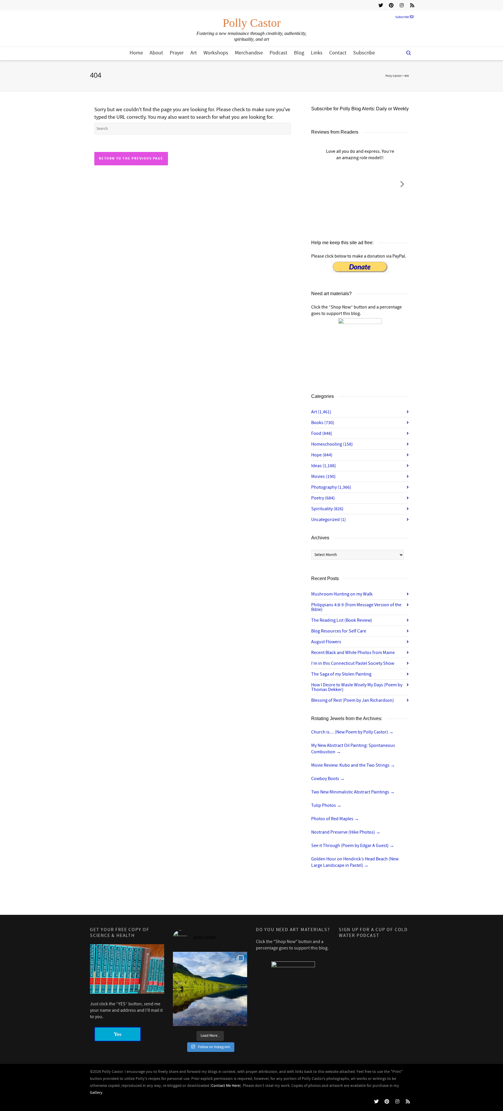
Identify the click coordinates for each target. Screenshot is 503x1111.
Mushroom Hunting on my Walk (342, 594)
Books (322, 423)
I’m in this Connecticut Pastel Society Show (352, 663)
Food (321, 433)
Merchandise (249, 52)
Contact (337, 52)
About (156, 52)
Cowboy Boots (328, 779)
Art (193, 52)
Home (136, 52)
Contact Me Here (225, 1085)
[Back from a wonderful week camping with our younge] (210, 989)
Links (317, 52)
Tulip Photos (326, 805)
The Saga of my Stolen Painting (341, 674)
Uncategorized (328, 519)
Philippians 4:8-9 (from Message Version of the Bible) (356, 607)
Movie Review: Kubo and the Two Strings (353, 765)
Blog (299, 52)
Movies (323, 476)
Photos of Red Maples (335, 819)
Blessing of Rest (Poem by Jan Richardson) (352, 700)
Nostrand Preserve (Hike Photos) (345, 832)
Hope (321, 455)
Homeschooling (332, 444)
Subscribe (402, 17)
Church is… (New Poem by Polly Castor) (352, 732)
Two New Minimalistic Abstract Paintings (353, 792)
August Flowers (326, 642)
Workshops (215, 52)
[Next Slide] (402, 183)
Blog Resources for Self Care (338, 631)
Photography (331, 487)
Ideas (323, 466)
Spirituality (327, 509)
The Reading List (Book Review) (341, 620)
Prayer (177, 52)
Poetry (323, 498)
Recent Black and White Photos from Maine (353, 652)
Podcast (278, 52)
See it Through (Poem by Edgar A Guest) (352, 845)
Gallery (96, 1092)
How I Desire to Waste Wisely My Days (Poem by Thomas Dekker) (356, 687)
